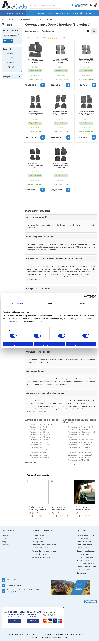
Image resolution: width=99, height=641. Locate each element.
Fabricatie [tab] (7, 49)
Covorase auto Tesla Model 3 (80, 427)
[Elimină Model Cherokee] (18, 35)
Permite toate (81, 345)
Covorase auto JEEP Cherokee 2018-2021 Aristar (60, 60)
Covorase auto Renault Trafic (80, 440)
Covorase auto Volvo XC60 (79, 447)
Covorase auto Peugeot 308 (80, 455)
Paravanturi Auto (84, 548)
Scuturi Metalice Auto (86, 551)
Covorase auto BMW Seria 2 (80, 452)
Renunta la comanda (41, 557)
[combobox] (45, 6)
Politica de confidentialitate (37, 411)
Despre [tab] (82, 303)
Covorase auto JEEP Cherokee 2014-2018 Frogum (35, 60)
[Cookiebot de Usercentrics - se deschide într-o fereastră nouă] (85, 296)
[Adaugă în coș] (42, 85)
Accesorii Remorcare (86, 563)
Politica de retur (39, 554)
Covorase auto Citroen (40, 437)
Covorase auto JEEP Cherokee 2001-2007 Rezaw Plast (35, 113)
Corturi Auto (82, 573)
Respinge (18, 345)
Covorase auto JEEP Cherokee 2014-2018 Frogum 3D (60, 165)
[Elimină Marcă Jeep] (8, 35)
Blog (95, 13)
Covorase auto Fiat (38, 452)
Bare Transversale (84, 545)
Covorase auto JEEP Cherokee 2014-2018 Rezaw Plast (86, 113)
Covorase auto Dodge (39, 450)
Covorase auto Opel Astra (79, 445)
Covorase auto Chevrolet (41, 432)
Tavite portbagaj (84, 541)
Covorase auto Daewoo (40, 445)
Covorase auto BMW (39, 429)
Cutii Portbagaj (83, 554)
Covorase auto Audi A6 (78, 429)
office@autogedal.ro (14, 585)
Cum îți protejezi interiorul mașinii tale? (60, 508)
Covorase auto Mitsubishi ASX (81, 442)
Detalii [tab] (49, 303)
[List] (94, 31)
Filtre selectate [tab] (10, 30)
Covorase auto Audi (38, 427)
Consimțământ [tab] (17, 303)
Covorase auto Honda (39, 457)
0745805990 (80, 6)
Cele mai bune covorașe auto (35, 508)
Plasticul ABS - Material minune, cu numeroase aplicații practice (83, 508)
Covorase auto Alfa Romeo (41, 424)
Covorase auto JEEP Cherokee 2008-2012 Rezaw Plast (60, 113)
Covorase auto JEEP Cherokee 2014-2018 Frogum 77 (35, 165)
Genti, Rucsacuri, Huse (86, 567)
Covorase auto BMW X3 (78, 457)
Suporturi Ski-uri (84, 560)
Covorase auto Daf (38, 447)
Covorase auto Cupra (39, 440)
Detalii (14, 621)
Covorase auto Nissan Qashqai (81, 432)
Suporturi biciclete (85, 557)
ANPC (4, 545)
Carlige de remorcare (86, 535)
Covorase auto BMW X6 (78, 460)
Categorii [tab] (7, 77)
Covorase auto (83, 538)
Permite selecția (49, 345)
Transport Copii (83, 570)
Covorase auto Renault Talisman (82, 450)
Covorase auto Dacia (39, 442)
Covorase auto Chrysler (40, 434)
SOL (10, 545)
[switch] (37, 336)
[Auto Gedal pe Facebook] (70, 587)
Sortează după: (31, 31)
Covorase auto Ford (38, 455)
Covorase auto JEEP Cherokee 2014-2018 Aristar (86, 60)
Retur (40, 280)
